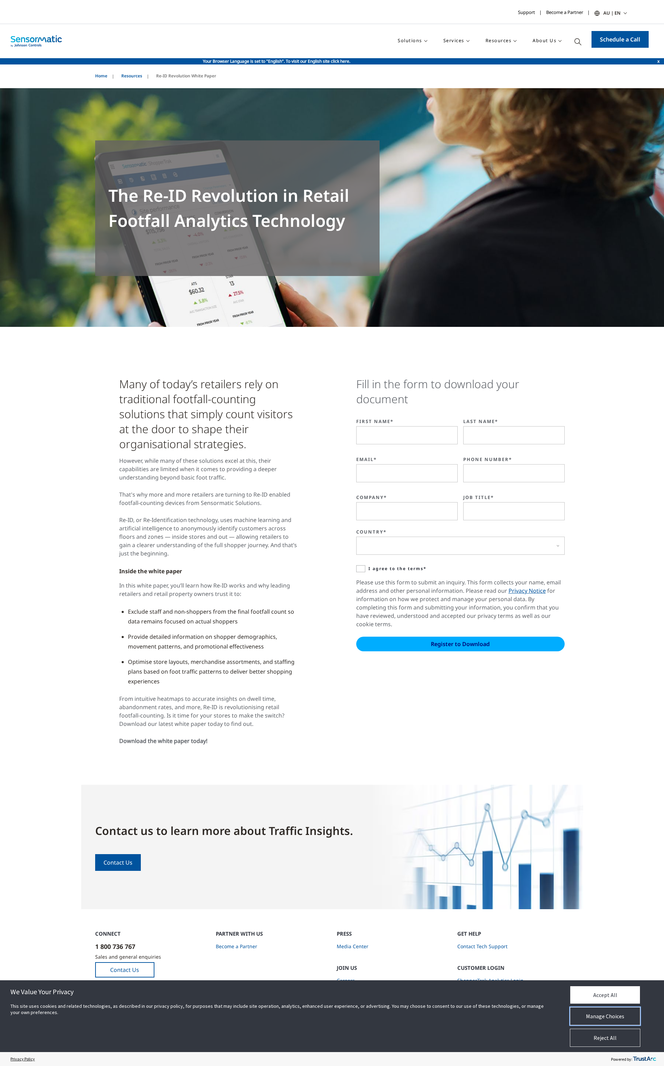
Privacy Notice (527, 591)
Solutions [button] (410, 40)
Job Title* (478, 497)
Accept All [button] (605, 994)
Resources (131, 76)
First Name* (375, 421)
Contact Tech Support (482, 946)
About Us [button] (544, 40)
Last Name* (480, 421)
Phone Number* (487, 459)
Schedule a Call (620, 39)
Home (101, 76)
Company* (371, 497)
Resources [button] (499, 40)
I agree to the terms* (397, 569)
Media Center (352, 946)
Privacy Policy (22, 1058)
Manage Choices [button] (605, 1016)
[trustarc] (644, 1059)
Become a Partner (564, 12)
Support (526, 12)
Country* (371, 532)
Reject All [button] (605, 1037)
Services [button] (453, 40)
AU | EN (611, 13)
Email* (366, 459)
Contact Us (118, 862)
